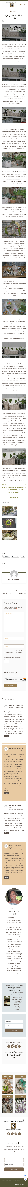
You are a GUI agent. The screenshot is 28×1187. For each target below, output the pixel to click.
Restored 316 (23, 1184)
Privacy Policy (16, 1180)
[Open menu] (24, 4)
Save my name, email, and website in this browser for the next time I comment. (15, 652)
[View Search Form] (21, 4)
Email (7, 646)
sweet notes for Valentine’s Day (6, 590)
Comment (8, 613)
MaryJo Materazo (14, 579)
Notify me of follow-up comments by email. (10, 673)
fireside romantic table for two (21, 590)
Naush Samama (14, 748)
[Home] (10, 11)
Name (7, 638)
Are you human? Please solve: (13, 657)
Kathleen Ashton (14, 706)
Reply (6, 736)
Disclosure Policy (6, 1180)
